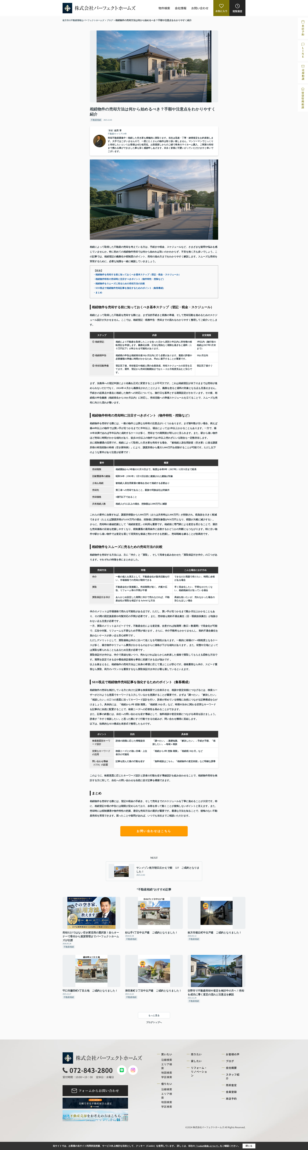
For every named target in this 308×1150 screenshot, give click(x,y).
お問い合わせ (200, 8)
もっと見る (154, 1015)
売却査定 (231, 1085)
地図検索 (166, 1072)
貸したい (196, 1061)
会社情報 (180, 8)
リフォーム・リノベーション (199, 1071)
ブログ (230, 1061)
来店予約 (231, 1098)
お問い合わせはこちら (154, 831)
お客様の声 (233, 1054)
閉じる (249, 1146)
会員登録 (231, 1092)
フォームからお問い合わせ (98, 1090)
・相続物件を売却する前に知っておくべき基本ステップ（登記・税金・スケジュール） (137, 274)
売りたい (196, 1054)
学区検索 (166, 1077)
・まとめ (97, 292)
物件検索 (164, 8)
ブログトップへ (154, 1022)
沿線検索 (166, 1060)
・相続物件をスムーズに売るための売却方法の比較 (119, 283)
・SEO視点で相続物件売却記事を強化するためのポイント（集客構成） (129, 288)
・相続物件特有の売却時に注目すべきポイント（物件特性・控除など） (129, 279)
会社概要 (231, 1068)
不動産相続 (96, 120)
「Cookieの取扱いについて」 (207, 1146)
